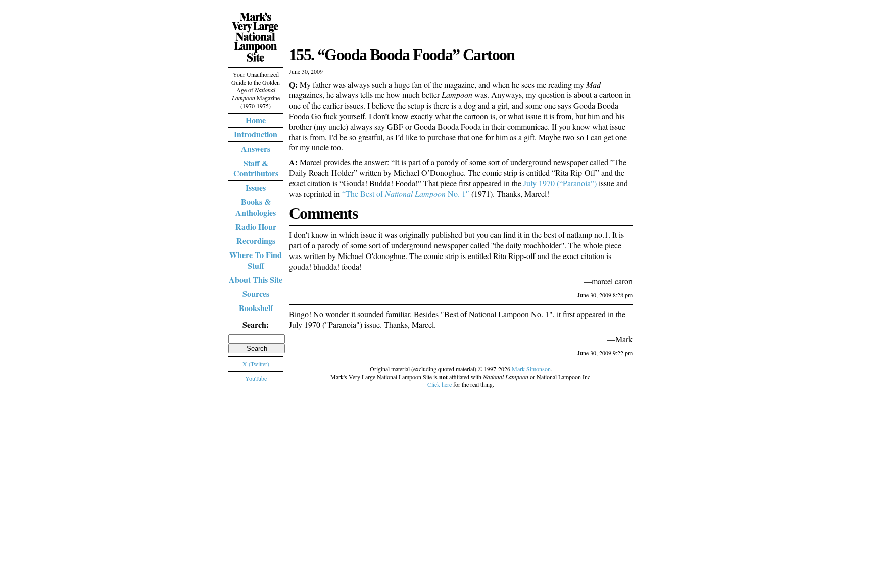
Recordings (255, 240)
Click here (439, 384)
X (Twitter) (256, 364)
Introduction (255, 134)
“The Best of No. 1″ (405, 193)
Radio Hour (255, 226)
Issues (256, 187)
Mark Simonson (531, 369)
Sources (256, 293)
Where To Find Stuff (255, 260)
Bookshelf (256, 308)
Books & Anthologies (255, 207)
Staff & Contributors (255, 168)
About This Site (255, 279)
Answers (255, 149)
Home (256, 120)
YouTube (256, 378)
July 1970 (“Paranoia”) (560, 183)
